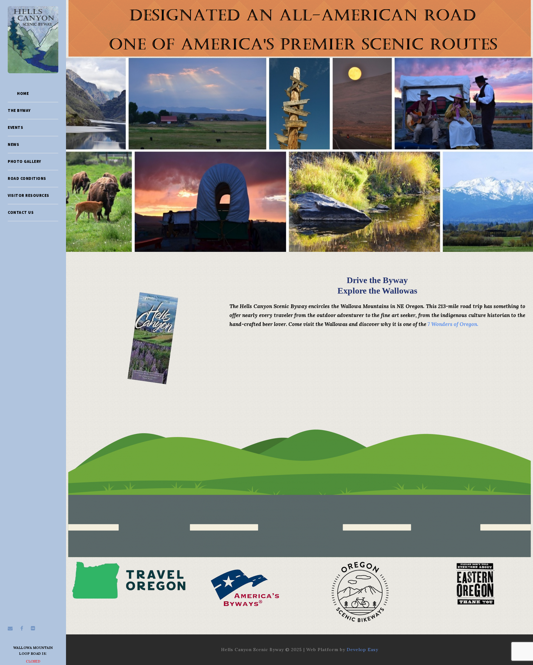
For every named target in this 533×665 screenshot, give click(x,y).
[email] (10, 628)
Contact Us (21, 212)
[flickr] (33, 628)
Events (15, 127)
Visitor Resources (28, 195)
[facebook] (21, 628)
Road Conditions (27, 178)
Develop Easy (362, 649)
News (13, 144)
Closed (33, 661)
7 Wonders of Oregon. (453, 324)
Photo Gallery (24, 161)
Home (23, 93)
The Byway (19, 110)
